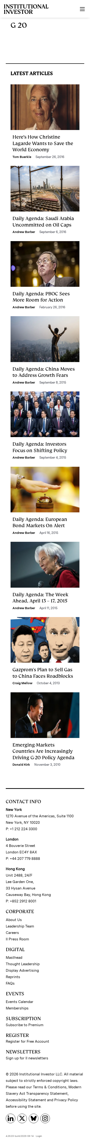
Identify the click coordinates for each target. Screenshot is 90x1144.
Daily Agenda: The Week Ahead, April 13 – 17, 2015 (40, 597)
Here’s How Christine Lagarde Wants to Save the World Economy (42, 143)
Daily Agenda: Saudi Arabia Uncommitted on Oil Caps (43, 221)
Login (39, 1135)
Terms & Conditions (49, 1087)
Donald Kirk (21, 764)
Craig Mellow (22, 683)
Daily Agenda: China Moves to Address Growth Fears (43, 372)
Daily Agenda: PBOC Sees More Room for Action (41, 297)
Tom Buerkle (21, 157)
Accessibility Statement (26, 1100)
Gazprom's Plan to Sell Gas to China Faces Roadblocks (42, 673)
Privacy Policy (66, 1100)
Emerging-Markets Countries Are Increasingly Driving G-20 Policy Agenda (43, 751)
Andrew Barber (23, 232)
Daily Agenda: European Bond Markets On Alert (39, 522)
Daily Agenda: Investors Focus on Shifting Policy (39, 447)
